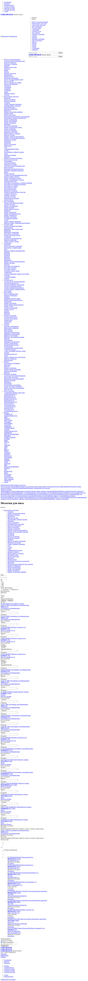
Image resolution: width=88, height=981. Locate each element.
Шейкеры (7, 312)
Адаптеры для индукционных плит (14, 61)
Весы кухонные (8, 167)
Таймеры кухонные (10, 195)
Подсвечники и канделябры (12, 385)
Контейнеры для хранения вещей (14, 379)
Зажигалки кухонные (10, 164)
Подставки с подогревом (11, 234)
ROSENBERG (8, 423)
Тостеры (6, 352)
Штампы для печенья (10, 217)
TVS (5, 443)
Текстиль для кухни (10, 197)
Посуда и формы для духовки (12, 82)
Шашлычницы (8, 360)
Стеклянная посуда (9, 406)
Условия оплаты (9, 967)
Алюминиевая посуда (10, 394)
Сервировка (7, 243)
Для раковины (8, 161)
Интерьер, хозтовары (10, 374)
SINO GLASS (8, 420)
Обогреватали (8, 340)
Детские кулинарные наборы (12, 286)
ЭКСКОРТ (7, 463)
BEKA (6, 473)
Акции (6, 482)
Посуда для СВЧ (9, 81)
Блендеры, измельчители (11, 326)
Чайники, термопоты (10, 358)
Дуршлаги (7, 102)
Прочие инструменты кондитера (13, 203)
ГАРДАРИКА (8, 457)
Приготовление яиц (10, 189)
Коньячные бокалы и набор (12, 298)
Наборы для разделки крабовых (13, 112)
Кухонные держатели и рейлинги (14, 170)
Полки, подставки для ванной (13, 386)
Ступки (6, 150)
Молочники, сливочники (11, 232)
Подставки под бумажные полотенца (15, 184)
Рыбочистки (7, 146)
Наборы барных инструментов (13, 300)
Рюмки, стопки (8, 306)
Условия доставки (9, 969)
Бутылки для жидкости (11, 318)
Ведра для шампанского (11, 294)
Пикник (6, 362)
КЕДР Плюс (7, 474)
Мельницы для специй (10, 132)
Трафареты (7, 210)
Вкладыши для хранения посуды (13, 169)
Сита (5, 147)
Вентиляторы (8, 329)
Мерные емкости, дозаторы (12, 133)
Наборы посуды (8, 76)
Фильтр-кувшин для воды (11, 176)
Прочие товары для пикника (12, 369)
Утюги (6, 355)
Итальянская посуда (10, 397)
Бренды (6, 412)
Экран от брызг (8, 200)
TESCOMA (7, 422)
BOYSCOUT (8, 456)
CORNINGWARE (9, 428)
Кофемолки (7, 230)
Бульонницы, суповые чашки (12, 247)
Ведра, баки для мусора (11, 377)
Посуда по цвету (9, 403)
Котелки (6, 72)
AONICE (6, 429)
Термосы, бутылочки (10, 315)
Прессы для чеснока (10, 144)
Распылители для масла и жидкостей (15, 118)
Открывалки (8, 301)
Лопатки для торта (9, 204)
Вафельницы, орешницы (11, 328)
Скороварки (7, 87)
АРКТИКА (7, 436)
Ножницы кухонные (10, 139)
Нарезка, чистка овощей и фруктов (14, 138)
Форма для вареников (10, 119)
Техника (6, 325)
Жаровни (7, 65)
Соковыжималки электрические (13, 348)
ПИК (5, 465)
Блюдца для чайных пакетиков (13, 226)
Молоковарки (8, 75)
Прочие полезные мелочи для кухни (14, 192)
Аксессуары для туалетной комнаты (14, 375)
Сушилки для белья (10, 349)
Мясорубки (7, 110)
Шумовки (7, 156)
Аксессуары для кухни (10, 160)
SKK (5, 448)
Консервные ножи (9, 107)
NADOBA (7, 445)
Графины (6, 297)
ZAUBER (7, 439)
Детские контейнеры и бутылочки (14, 284)
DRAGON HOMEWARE (11, 434)
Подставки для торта (10, 267)
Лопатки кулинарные (10, 130)
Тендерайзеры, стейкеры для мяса (14, 152)
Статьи (6, 975)
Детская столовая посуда (11, 283)
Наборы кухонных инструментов (14, 136)
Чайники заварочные (10, 240)
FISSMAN (7, 419)
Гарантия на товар (9, 970)
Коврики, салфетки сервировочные (14, 251)
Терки (6, 153)
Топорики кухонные (10, 155)
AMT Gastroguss (9, 479)
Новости (6, 961)
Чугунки (6, 95)
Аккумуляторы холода (10, 317)
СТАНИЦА (7, 476)
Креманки (7, 254)
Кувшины (7, 255)
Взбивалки (7, 98)
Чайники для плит (9, 93)
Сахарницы (7, 237)
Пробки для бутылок (10, 303)
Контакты (7, 963)
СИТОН (6, 442)
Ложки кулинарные (10, 129)
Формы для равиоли (10, 122)
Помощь (3, 957)
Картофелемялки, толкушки (12, 106)
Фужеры (6, 311)
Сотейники (7, 90)
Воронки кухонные (9, 101)
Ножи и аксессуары (10, 115)
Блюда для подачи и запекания (13, 246)
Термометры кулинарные (11, 198)
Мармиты (7, 257)
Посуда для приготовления (12, 59)
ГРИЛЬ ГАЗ (7, 480)
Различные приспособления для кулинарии (17, 116)
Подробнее (11, 863)
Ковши (6, 70)
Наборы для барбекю (10, 368)
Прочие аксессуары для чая (12, 235)
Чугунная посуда (9, 409)
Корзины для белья (9, 380)
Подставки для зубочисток (12, 266)
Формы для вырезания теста (12, 213)
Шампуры (7, 372)
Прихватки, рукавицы (10, 190)
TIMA (6, 446)
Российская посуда (9, 405)
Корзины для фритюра (10, 109)
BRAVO (6, 449)
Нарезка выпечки (9, 207)
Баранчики (7, 244)
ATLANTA (7, 425)
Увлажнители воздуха (10, 354)
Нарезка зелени (8, 113)
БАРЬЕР (6, 459)
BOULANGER (8, 477)
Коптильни (7, 365)
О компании (7, 960)
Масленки (7, 258)
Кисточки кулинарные (10, 126)
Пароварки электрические (12, 342)
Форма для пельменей (10, 121)
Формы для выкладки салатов (13, 127)
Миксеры (7, 338)
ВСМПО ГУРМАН (9, 437)
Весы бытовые (8, 331)
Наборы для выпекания (11, 206)
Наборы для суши (9, 263)
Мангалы (7, 366)
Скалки (6, 220)
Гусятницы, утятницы (10, 64)
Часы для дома (8, 389)
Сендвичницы (8, 346)
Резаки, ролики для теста (11, 209)
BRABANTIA (8, 471)
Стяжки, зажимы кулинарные (12, 104)
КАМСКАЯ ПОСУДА (10, 416)
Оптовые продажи (9, 972)
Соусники (7, 275)
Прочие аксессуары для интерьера (14, 388)
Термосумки (7, 321)
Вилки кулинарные (9, 99)
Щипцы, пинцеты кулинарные (13, 158)
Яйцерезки (7, 124)
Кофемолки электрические (12, 334)
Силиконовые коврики (11, 218)
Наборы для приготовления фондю (14, 261)
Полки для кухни (9, 173)
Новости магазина (7, 942)
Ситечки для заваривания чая (12, 238)
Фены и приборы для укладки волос (14, 357)
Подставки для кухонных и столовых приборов (18, 183)
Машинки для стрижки (11, 335)
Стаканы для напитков (10, 308)
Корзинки (7, 252)
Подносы (7, 264)
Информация (4, 955)
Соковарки (7, 89)
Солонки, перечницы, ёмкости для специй (16, 274)
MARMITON (8, 433)
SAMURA (7, 460)
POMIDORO (8, 426)
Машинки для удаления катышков (14, 337)
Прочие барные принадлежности (14, 304)
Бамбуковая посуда (9, 395)
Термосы (6, 323)
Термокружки (8, 320)
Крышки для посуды (10, 73)
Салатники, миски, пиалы (11, 271)
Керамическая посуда (10, 399)
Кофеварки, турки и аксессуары (13, 229)
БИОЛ (6, 440)
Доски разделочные (10, 163)
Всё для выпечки (9, 201)
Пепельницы (8, 383)
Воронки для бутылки (10, 295)
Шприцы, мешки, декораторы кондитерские (17, 223)
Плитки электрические (11, 343)
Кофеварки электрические (12, 332)
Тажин (6, 92)
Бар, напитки (8, 292)
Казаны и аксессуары (10, 67)
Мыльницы (7, 382)
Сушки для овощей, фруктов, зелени (15, 351)
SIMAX (6, 451)
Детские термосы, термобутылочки (14, 289)
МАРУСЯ (7, 468)
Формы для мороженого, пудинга (14, 180)
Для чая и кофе (8, 224)
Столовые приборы (10, 277)
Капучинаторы (8, 227)
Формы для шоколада (10, 215)
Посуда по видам (9, 391)
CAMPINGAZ (8, 414)
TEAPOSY (7, 453)
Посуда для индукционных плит (13, 79)
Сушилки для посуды (10, 193)
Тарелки (6, 278)
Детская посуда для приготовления (14, 281)
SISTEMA (7, 454)
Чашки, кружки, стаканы (11, 241)
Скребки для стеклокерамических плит (15, 175)
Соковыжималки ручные (11, 149)
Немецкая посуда (9, 400)
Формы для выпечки (10, 212)
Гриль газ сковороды (10, 62)
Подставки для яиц (9, 269)
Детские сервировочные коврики (14, 288)
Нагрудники (7, 291)
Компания (4, 954)
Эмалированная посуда (11, 411)
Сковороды (7, 85)
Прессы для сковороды (11, 84)
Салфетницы (8, 272)
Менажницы (8, 260)
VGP (5, 470)
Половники (7, 143)
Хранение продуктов (10, 181)
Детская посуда (8, 280)
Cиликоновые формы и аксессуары (14, 392)
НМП (5, 417)
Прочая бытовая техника (11, 345)
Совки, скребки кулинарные (12, 221)
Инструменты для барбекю (12, 363)
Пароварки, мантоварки (11, 78)
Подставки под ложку (10, 187)
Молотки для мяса (9, 135)
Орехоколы (7, 141)
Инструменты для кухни (11, 96)
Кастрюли (7, 68)
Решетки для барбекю (10, 371)
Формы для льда (9, 309)
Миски (6, 172)
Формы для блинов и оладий (12, 178)
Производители (8, 976)
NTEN (6, 462)
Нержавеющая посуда (10, 402)
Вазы (5, 249)
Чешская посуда (8, 408)
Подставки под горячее (11, 186)
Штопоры (7, 314)
